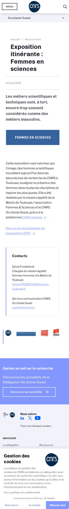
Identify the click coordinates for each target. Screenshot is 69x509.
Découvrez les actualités (26, 392)
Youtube (37, 418)
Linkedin (22, 418)
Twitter (30, 418)
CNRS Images (32, 217)
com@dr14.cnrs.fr (23, 307)
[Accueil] (34, 6)
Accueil (16, 39)
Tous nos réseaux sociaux (35, 425)
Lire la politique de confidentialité (22, 492)
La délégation (11, 445)
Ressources (33, 39)
